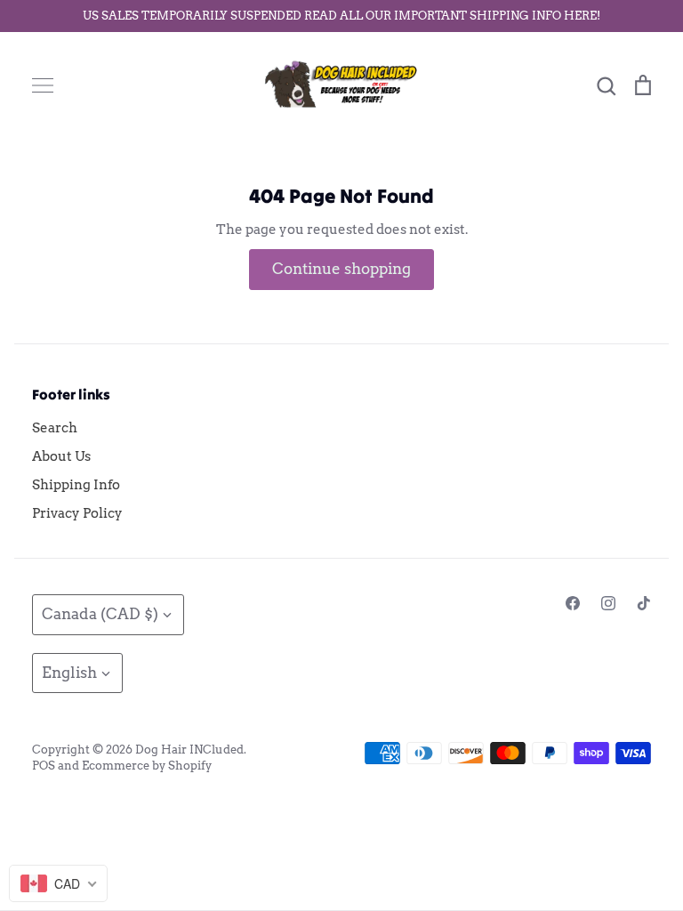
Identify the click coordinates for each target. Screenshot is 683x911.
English (69, 672)
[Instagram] (608, 603)
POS (43, 765)
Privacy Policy (77, 513)
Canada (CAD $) (100, 614)
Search (54, 428)
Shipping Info (76, 485)
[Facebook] (573, 603)
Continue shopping (341, 269)
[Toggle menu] (42, 85)
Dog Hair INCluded (189, 749)
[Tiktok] (644, 603)
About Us (61, 456)
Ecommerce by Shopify (147, 765)
